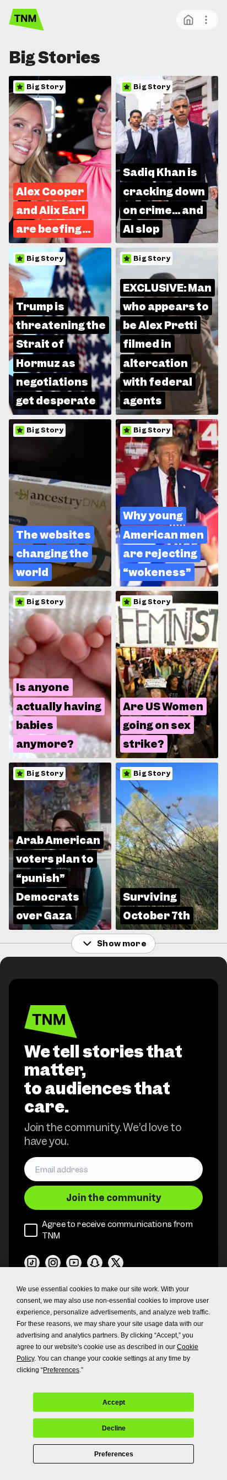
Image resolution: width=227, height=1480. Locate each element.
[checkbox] (30, 1230)
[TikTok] (32, 1262)
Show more (121, 943)
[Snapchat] (94, 1262)
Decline (114, 1428)
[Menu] (206, 20)
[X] (115, 1262)
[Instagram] (53, 1262)
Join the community (113, 1198)
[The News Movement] (26, 20)
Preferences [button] (61, 1370)
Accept (113, 1402)
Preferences (113, 1454)
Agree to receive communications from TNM (117, 1230)
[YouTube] (74, 1262)
